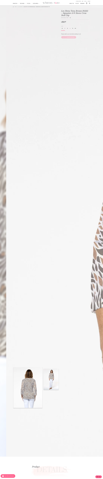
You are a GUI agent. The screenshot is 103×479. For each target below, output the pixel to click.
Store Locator (78, 1)
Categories (35, 3)
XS (62, 28)
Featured (22, 3)
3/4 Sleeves (20, 6)
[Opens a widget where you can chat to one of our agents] (98, 476)
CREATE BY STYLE (16, 2)
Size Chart (63, 30)
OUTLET (77, 3)
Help (82, 1)
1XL (75, 28)
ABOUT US (72, 3)
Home (16, 6)
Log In (85, 1)
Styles (28, 3)
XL (72, 28)
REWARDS (82, 3)
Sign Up (89, 1)
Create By (15, 3)
